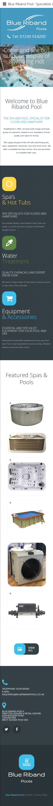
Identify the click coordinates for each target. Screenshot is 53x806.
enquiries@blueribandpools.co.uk (23, 694)
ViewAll (31, 649)
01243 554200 (22, 689)
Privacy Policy (41, 794)
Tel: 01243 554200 (29, 36)
